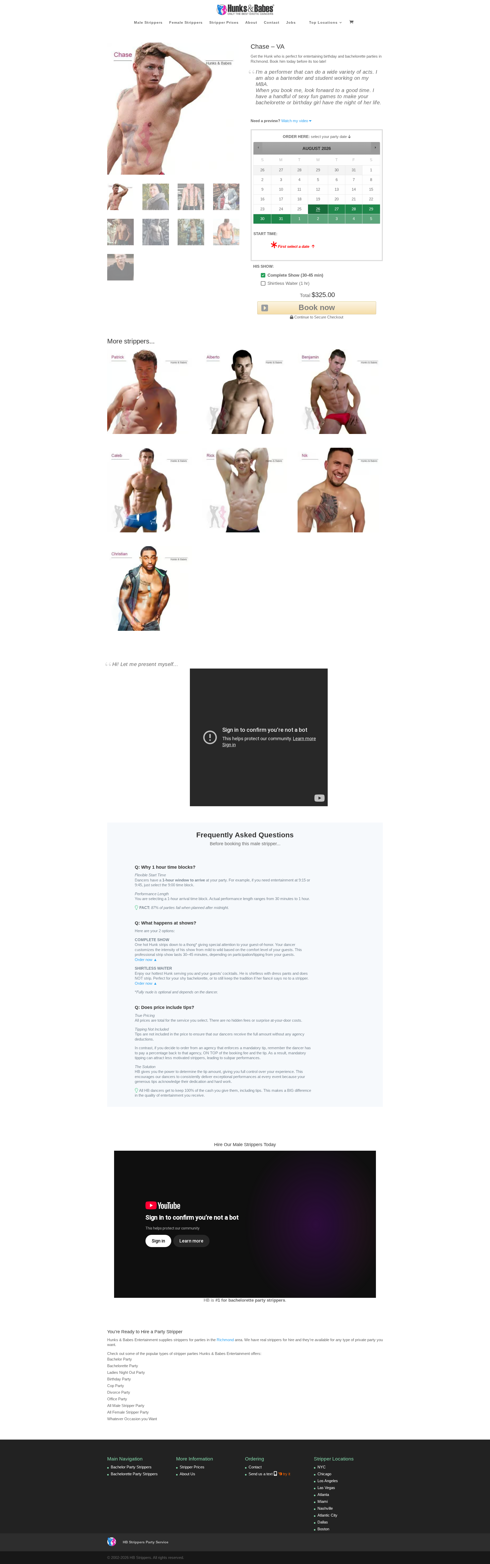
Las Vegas (326, 1487)
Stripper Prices (224, 22)
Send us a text (269, 1474)
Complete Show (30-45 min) (295, 275)
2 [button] (318, 220)
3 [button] (337, 220)
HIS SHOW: (263, 266)
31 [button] (278, 220)
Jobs (291, 22)
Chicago (324, 1474)
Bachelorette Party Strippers (134, 1474)
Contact (271, 22)
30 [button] (260, 220)
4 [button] (354, 220)
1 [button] (299, 220)
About (251, 22)
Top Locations (323, 22)
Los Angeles (327, 1481)
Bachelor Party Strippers (131, 1467)
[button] (258, 147)
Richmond (225, 1340)
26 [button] (318, 210)
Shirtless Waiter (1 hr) (288, 283)
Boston (323, 1529)
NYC (321, 1467)
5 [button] (371, 220)
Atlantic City (327, 1515)
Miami (322, 1501)
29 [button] (370, 210)
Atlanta (323, 1494)
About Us (187, 1474)
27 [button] (337, 210)
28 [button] (352, 210)
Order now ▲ (146, 959)
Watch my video (294, 121)
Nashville (325, 1508)
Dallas (322, 1522)
